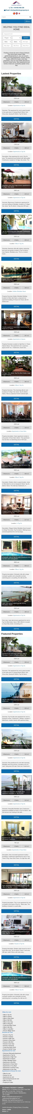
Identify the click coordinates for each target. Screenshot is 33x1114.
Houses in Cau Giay (8, 1043)
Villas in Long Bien (8, 1029)
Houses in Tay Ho (19, 943)
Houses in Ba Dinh (8, 1042)
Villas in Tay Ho (19, 243)
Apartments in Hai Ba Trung (10, 1067)
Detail (16, 119)
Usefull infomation (7, 1107)
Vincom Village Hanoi (9, 1030)
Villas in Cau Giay (8, 1022)
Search (25, 37)
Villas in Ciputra (7, 1016)
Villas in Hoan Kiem (8, 1018)
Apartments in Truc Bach (10, 1065)
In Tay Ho (19, 523)
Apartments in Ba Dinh (9, 1062)
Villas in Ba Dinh (7, 1020)
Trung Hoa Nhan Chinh (9, 1025)
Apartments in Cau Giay (9, 1069)
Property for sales (8, 1082)
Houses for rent (7, 1032)
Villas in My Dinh (7, 1027)
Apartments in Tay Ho (19, 105)
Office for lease (7, 1080)
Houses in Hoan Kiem (9, 1040)
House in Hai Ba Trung (9, 1049)
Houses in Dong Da (8, 1045)
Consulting (25, 1107)
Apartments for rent (8, 1050)
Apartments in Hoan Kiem (19, 431)
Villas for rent (6, 1012)
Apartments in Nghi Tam (9, 1057)
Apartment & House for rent (11, 1071)
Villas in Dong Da (8, 1023)
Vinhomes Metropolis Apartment (12, 1053)
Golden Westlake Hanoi (19, 291)
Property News (17, 1107)
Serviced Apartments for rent (11, 1078)
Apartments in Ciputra (19, 339)
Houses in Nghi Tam (8, 1038)
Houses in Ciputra (8, 1036)
